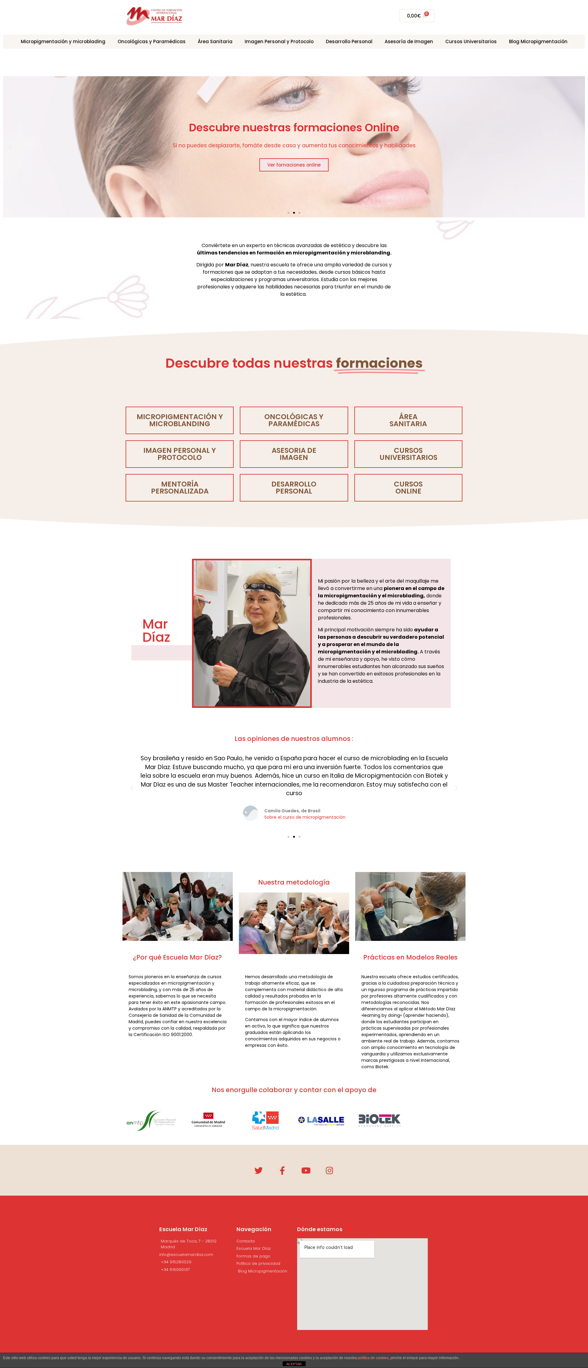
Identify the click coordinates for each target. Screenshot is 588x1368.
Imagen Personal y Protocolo (279, 41)
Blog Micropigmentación (538, 41)
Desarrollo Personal (349, 41)
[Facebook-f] (282, 1170)
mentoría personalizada (180, 487)
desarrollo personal (293, 487)
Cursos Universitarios (471, 41)
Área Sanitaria (215, 41)
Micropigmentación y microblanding (180, 420)
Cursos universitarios (408, 453)
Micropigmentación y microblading (63, 41)
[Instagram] (329, 1170)
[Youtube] (306, 1170)
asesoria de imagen (294, 453)
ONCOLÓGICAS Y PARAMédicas (293, 420)
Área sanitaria (408, 420)
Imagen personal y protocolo (179, 453)
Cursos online (408, 487)
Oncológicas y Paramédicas (152, 41)
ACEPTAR (294, 1364)
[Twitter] (258, 1170)
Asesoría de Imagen (409, 41)
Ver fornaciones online (294, 165)
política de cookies (373, 1358)
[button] (288, 213)
